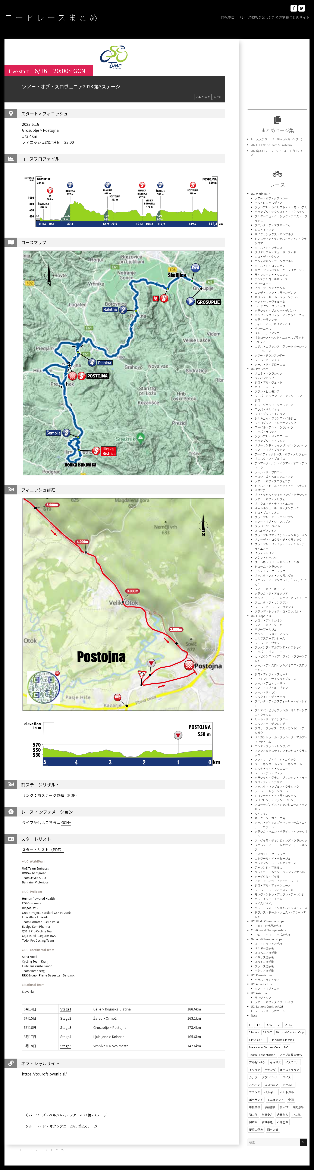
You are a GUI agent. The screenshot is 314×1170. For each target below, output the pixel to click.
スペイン (254, 1084)
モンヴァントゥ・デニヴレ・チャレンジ (280, 894)
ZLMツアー (261, 490)
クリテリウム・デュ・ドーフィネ (275, 252)
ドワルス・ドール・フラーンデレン (277, 297)
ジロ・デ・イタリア (267, 256)
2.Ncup (254, 1032)
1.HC (258, 1025)
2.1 (279, 1025)
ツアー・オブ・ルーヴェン (271, 688)
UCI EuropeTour (261, 616)
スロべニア (271, 1084)
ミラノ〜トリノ (264, 553)
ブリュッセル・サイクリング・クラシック (281, 495)
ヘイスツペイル (264, 903)
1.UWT (270, 1025)
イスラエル (292, 1062)
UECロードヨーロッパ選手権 (272, 935)
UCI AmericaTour (261, 984)
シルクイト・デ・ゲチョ (270, 697)
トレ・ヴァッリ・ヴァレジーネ (274, 405)
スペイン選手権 (264, 962)
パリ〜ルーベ (263, 283)
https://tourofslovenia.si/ (44, 1074)
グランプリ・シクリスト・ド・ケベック (280, 212)
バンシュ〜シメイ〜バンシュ (273, 634)
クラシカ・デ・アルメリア (271, 593)
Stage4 (65, 1036)
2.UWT (267, 1032)
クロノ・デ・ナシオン (268, 620)
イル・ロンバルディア (268, 203)
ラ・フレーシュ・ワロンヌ (271, 274)
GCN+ (66, 822)
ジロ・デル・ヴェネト (268, 382)
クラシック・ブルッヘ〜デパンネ (275, 310)
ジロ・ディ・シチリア (268, 782)
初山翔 (253, 1114)
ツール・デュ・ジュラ (268, 773)
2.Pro (217, 96)
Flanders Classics (282, 1039)
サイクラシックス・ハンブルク (274, 234)
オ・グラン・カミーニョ (270, 818)
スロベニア (203, 96)
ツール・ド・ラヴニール (270, 1011)
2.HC (288, 1025)
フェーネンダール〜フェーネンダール (278, 764)
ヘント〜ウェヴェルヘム (270, 301)
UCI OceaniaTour (261, 975)
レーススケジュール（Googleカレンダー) (276, 139)
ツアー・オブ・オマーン (270, 589)
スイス (287, 1077)
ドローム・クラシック (268, 566)
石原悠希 (282, 1122)
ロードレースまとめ (52, 17)
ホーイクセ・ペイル (267, 876)
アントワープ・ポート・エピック (275, 759)
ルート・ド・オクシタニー (271, 719)
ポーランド (256, 1099)
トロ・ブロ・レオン (267, 512)
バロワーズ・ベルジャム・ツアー (275, 477)
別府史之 (267, 1114)
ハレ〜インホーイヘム (268, 899)
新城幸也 (267, 1122)
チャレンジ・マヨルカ (268, 867)
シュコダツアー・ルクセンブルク (275, 423)
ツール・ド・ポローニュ (270, 364)
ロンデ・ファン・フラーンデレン (275, 292)
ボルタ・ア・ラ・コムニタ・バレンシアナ (281, 598)
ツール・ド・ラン (266, 692)
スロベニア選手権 (266, 953)
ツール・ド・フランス (268, 248)
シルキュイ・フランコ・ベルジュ (275, 418)
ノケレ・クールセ (266, 557)
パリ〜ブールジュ (266, 629)
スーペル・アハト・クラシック (274, 427)
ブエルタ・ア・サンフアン (271, 602)
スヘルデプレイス (266, 530)
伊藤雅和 (270, 1107)
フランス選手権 (264, 966)
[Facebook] (294, 8)
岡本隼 (253, 1122)
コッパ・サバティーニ (268, 432)
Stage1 (65, 1009)
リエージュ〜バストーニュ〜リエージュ (279, 270)
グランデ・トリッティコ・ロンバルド (278, 611)
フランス (254, 1092)
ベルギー (270, 1092)
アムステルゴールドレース (271, 279)
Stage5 (65, 1045)
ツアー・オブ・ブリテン (270, 450)
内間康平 (298, 1107)
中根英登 (254, 1107)
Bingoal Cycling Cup (290, 1032)
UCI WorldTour (260, 194)
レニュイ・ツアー (266, 230)
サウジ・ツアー (264, 997)
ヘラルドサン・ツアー (268, 980)
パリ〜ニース (263, 328)
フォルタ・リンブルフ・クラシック (277, 786)
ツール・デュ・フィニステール (274, 890)
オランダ (270, 1069)
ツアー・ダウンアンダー (270, 355)
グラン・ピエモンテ (267, 391)
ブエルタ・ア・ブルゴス (270, 459)
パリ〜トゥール (264, 387)
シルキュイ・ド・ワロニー (271, 768)
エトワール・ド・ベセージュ (273, 858)
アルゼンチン (257, 1062)
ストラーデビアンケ (267, 333)
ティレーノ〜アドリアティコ (272, 324)
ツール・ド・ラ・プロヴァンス (274, 607)
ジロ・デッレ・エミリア (270, 414)
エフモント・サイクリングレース (275, 679)
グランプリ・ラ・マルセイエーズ (275, 863)
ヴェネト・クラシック (268, 373)
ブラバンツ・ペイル (267, 526)
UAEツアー (261, 342)
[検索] (303, 1142)
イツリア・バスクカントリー (273, 288)
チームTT (288, 1084)
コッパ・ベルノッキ (267, 409)
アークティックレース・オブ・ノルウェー (281, 454)
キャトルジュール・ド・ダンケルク (277, 508)
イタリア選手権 (264, 971)
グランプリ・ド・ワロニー (271, 436)
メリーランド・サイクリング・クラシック (281, 445)
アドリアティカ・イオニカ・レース (277, 881)
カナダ (253, 1077)
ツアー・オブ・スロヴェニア (273, 481)
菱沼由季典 (256, 1129)
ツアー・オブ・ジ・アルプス (273, 521)
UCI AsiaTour (259, 993)
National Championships (266, 939)
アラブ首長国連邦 (291, 1054)
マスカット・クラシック (270, 854)
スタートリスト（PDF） (43, 849)
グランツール (270, 1077)
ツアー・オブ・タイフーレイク (274, 1002)
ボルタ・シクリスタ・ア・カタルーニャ (280, 315)
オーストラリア (289, 1069)
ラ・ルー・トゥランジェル (271, 791)
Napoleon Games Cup (264, 1047)
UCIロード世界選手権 (268, 926)
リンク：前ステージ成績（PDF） (50, 795)
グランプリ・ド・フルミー (271, 441)
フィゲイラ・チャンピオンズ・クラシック (281, 840)
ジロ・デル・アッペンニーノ (273, 885)
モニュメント (275, 1099)
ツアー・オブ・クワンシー (271, 198)
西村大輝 (272, 1129)
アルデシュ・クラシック (270, 571)
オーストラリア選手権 (268, 944)
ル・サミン (262, 813)
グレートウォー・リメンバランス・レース (281, 908)
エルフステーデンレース (270, 638)
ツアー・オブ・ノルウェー (271, 499)
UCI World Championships (267, 921)
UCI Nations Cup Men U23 (267, 1006)
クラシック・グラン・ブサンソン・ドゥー (281, 777)
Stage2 (65, 1018)
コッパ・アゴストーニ (268, 652)
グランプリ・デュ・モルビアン (274, 517)
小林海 (296, 1114)
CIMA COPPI (257, 1039)
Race (254, 1015)
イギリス (275, 1062)
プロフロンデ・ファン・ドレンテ (275, 800)
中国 (291, 1099)
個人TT (284, 1107)
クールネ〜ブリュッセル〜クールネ (277, 562)
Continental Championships (268, 930)
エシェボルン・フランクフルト (274, 261)
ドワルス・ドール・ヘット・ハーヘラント (281, 486)
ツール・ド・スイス (267, 360)
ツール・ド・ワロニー (268, 472)
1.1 (250, 1025)
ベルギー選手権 (264, 948)
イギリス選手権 (264, 957)
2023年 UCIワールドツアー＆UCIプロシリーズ (278, 153)
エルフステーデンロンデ (270, 724)
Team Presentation (262, 1054)
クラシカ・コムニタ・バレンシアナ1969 (280, 872)
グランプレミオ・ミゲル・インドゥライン (281, 535)
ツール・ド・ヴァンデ (268, 643)
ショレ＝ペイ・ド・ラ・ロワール (275, 795)
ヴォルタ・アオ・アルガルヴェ (274, 575)
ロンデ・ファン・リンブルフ (273, 746)
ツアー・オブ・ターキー (270, 625)
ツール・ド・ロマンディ (270, 265)
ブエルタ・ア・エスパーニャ (273, 225)
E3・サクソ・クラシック (270, 306)
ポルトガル (287, 1092)
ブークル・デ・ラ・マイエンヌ (274, 503)
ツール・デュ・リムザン (270, 683)
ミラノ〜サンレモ (266, 319)
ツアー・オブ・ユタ (267, 989)
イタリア (254, 1069)
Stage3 (65, 1027)
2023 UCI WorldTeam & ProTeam (271, 145)
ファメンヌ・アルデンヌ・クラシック (278, 647)
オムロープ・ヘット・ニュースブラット (279, 337)
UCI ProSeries (259, 369)
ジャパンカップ (264, 378)
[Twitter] (301, 8)
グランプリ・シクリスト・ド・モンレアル (281, 207)
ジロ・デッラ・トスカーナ (271, 674)
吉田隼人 (282, 1114)
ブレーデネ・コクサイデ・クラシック (278, 539)
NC (286, 1047)
